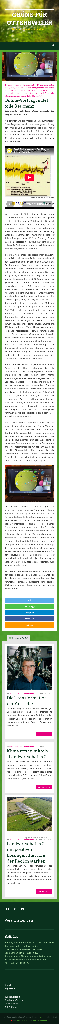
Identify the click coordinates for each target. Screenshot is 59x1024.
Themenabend (28, 85)
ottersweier (31, 90)
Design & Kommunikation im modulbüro (32, 1020)
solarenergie (9, 96)
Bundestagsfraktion (14, 1000)
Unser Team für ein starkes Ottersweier (23, 949)
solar (52, 93)
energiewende (38, 87)
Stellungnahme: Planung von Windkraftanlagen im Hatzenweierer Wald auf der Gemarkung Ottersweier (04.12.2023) (28, 959)
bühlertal (19, 87)
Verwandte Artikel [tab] (20, 638)
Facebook (29, 619)
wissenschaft (25, 96)
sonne (17, 96)
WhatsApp (30, 606)
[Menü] (5, 45)
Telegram (29, 613)
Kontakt (8, 985)
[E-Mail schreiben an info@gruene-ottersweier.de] (22, 909)
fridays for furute (12, 90)
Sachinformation (14, 85)
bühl (12, 87)
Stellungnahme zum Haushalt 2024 (22, 952)
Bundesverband (12, 996)
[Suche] (53, 45)
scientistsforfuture (43, 93)
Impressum (10, 988)
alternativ (43, 85)
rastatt (51, 90)
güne (23, 90)
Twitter (29, 600)
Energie (28, 87)
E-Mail (29, 625)
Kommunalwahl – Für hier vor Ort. (21, 945)
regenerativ (9, 93)
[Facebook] (7, 909)
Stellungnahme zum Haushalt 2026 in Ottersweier (29, 942)
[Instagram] (15, 909)
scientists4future (28, 93)
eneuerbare (49, 87)
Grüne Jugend (11, 1003)
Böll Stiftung (11, 1007)
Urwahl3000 (42, 1017)
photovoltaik (43, 90)
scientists (17, 93)
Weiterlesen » (44, 734)
